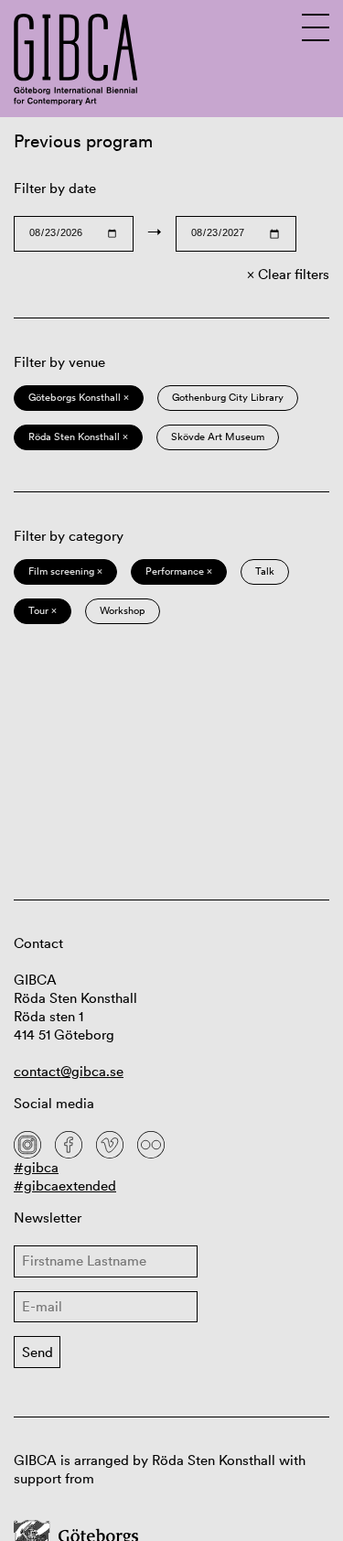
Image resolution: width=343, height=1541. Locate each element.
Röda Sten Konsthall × (78, 436)
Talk (264, 571)
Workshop (122, 610)
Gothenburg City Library (228, 397)
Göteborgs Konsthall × (78, 397)
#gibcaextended (65, 1185)
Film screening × (65, 571)
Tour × (42, 610)
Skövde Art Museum (217, 436)
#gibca (36, 1167)
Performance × (178, 571)
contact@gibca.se (68, 1071)
